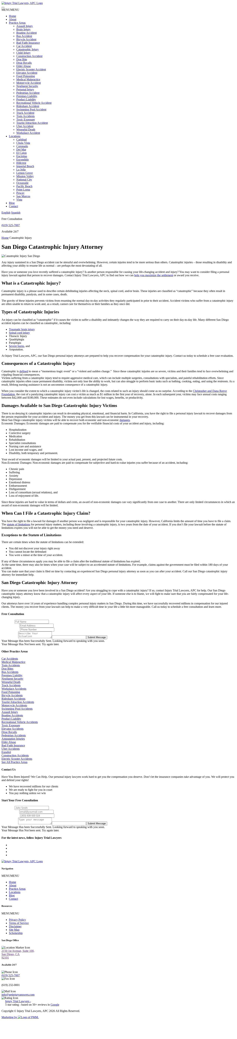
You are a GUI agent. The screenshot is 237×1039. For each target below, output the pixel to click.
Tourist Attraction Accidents (17, 702)
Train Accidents (25, 116)
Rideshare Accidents (13, 698)
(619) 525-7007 (10, 225)
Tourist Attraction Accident (32, 122)
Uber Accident (24, 126)
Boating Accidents (12, 715)
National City (24, 179)
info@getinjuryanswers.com (17, 994)
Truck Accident (25, 112)
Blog (12, 202)
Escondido (22, 159)
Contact (13, 206)
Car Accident (24, 46)
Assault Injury (24, 26)
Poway (20, 192)
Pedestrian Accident (27, 92)
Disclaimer (15, 926)
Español (6, 752)
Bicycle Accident (26, 39)
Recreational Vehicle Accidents (19, 722)
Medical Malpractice (28, 79)
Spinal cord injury (19, 332)
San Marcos (23, 196)
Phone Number (10, 629)
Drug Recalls (24, 62)
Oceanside (22, 182)
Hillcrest (21, 162)
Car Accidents (9, 658)
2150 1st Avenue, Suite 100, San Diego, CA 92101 (17, 954)
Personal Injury (25, 89)
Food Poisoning (25, 76)
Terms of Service (19, 923)
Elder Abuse (23, 66)
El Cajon (21, 152)
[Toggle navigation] (2, 7)
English (5, 212)
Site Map (14, 929)
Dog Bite (21, 59)
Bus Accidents (9, 672)
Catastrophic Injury (27, 49)
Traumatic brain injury (22, 329)
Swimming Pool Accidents (17, 708)
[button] (10, 9)
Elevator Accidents (12, 728)
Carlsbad (21, 139)
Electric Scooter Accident (31, 69)
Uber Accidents (10, 748)
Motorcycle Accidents (14, 705)
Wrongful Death (25, 129)
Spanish (15, 212)
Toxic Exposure (25, 119)
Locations (14, 136)
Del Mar (21, 149)
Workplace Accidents (13, 688)
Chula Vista (23, 142)
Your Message (9, 637)
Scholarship (16, 933)
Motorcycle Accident (28, 82)
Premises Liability (26, 96)
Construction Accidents (15, 755)
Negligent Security (27, 86)
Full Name (7, 621)
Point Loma (23, 189)
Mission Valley (25, 176)
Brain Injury (23, 29)
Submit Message (97, 637)
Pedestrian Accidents (13, 735)
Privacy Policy (17, 919)
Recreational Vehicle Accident (33, 102)
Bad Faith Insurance (28, 42)
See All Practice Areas (14, 762)
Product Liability (26, 99)
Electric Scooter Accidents (16, 758)
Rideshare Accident (27, 106)
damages (125, 420)
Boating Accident (26, 32)
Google (55, 1004)
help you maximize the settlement (153, 275)
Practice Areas (17, 22)
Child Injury (23, 52)
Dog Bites (7, 668)
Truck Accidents (11, 685)
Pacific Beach (24, 186)
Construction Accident (29, 56)
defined (23, 371)
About (12, 19)
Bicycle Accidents (12, 695)
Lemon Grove (24, 172)
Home (12, 16)
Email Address (10, 625)
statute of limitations (18, 524)
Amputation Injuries (13, 738)
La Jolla (21, 169)
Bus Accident (24, 36)
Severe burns (16, 346)
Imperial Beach (25, 166)
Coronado (22, 146)
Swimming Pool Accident (31, 109)
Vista (19, 199)
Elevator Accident (26, 72)
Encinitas (21, 156)
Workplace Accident (28, 132)
